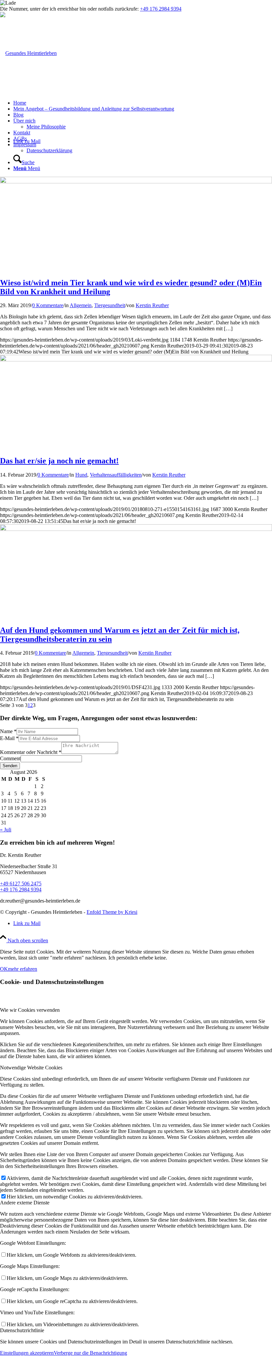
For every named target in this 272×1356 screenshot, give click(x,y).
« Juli (5, 829)
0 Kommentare (47, 305)
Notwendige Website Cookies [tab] (31, 1067)
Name (8, 731)
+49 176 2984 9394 (160, 9)
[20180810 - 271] (136, 359)
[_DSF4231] (136, 529)
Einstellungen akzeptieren (27, 1353)
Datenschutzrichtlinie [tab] (22, 1330)
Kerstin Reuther (152, 305)
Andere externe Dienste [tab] (24, 1202)
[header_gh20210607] (28, 53)
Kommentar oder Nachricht (30, 752)
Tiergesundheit (109, 305)
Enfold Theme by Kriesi (112, 912)
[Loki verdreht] (136, 181)
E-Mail (9, 738)
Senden (10, 765)
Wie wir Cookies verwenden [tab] (30, 1010)
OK (4, 969)
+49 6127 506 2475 (20, 883)
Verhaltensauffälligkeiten (116, 475)
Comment (10, 758)
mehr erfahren (22, 969)
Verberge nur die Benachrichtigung (90, 1353)
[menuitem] (142, 103)
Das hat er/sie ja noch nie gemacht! (59, 460)
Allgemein (81, 305)
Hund (81, 475)
